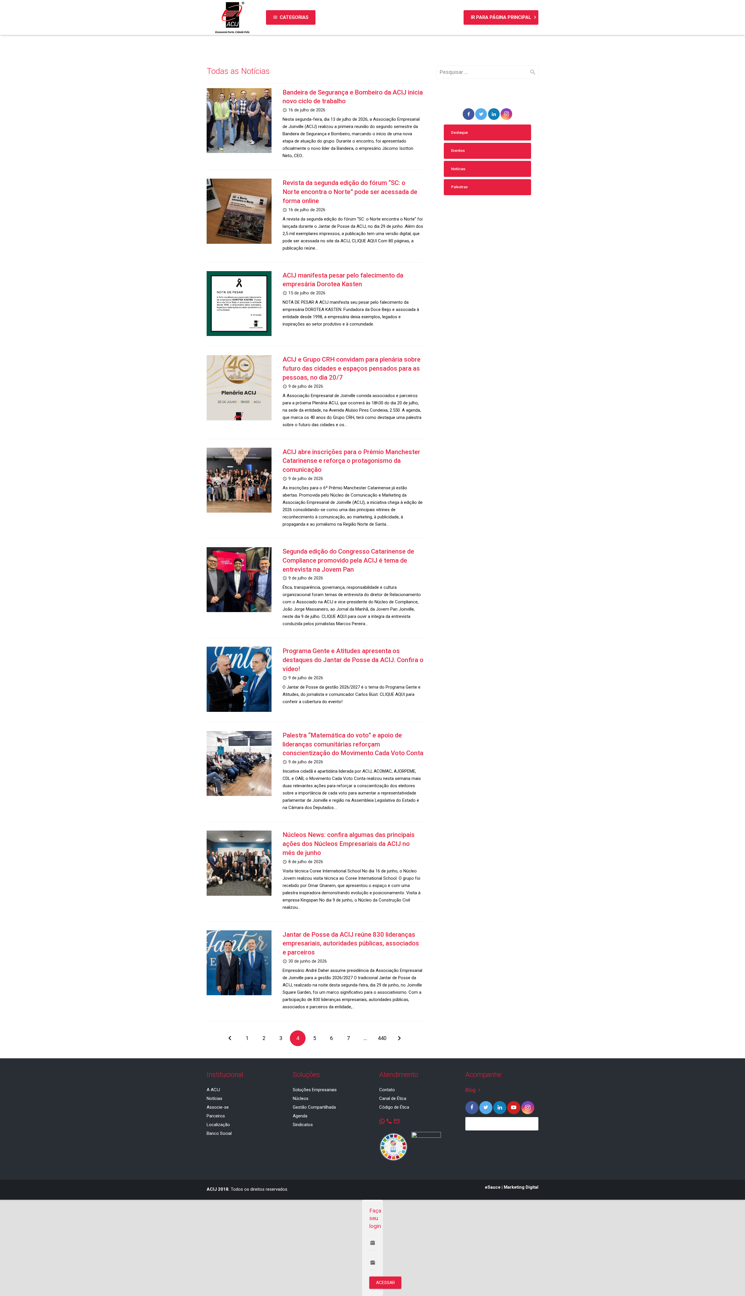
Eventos (458, 150)
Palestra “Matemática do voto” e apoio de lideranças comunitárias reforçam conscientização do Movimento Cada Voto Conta (353, 744)
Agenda (300, 1116)
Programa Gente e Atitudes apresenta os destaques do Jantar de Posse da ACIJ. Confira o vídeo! (353, 660)
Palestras (459, 187)
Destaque (459, 132)
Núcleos (300, 1098)
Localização (218, 1124)
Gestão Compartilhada (314, 1107)
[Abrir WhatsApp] (730, 1281)
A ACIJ (213, 1089)
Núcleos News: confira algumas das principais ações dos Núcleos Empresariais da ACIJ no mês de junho (349, 843)
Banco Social (219, 1133)
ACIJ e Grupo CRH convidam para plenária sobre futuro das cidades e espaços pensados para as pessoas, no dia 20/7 (352, 368)
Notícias (458, 169)
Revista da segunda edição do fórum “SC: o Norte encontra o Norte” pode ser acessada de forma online (350, 192)
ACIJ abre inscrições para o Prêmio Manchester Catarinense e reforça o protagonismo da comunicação (351, 461)
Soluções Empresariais (315, 1089)
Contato (387, 1089)
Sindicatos (303, 1124)
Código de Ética (394, 1107)
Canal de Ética (392, 1098)
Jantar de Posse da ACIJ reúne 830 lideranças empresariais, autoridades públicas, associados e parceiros (351, 943)
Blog (473, 1090)
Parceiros (216, 1116)
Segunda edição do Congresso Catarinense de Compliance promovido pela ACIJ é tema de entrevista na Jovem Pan (348, 560)
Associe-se (218, 1107)
